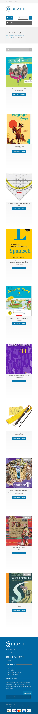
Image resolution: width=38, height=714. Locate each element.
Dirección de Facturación (14, 672)
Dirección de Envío (12, 674)
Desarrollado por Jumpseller (21, 707)
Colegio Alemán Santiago (17, 35)
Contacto (9, 660)
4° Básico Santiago (11, 38)
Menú (12, 23)
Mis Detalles (10, 670)
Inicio (7, 35)
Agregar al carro (19, 94)
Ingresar (10, 1)
